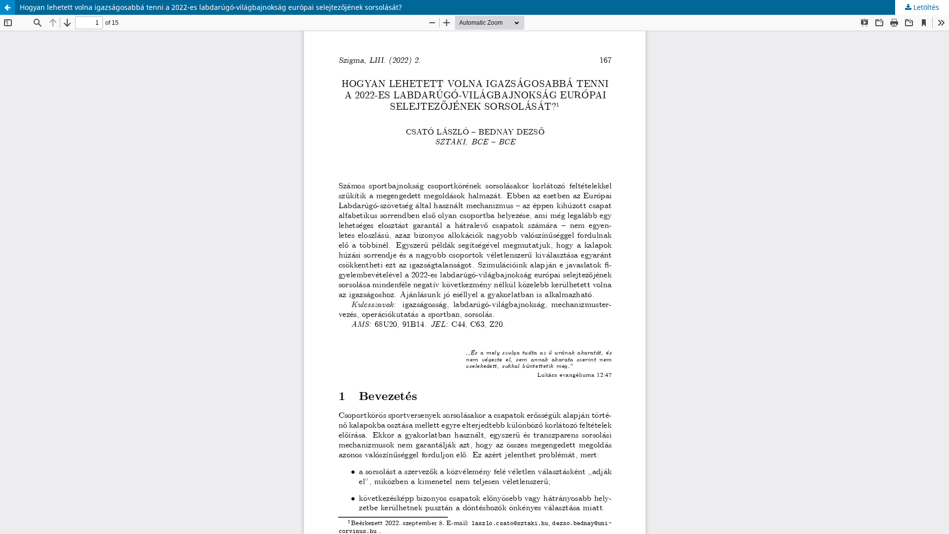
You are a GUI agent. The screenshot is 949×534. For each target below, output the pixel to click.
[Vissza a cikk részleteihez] (7, 7)
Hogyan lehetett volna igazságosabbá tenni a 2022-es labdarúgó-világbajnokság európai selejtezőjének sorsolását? (211, 7)
